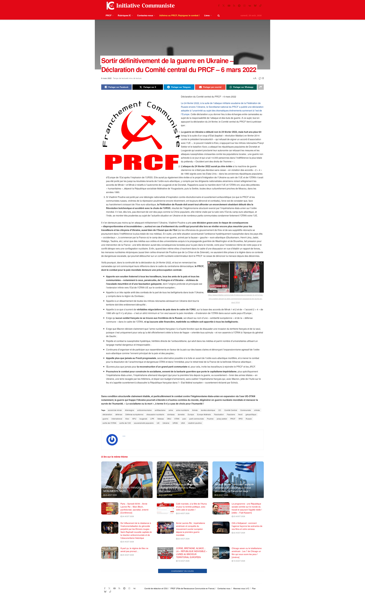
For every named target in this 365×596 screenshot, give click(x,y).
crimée (257, 410)
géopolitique (251, 414)
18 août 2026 (239, 561)
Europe (191, 414)
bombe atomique (208, 410)
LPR (152, 418)
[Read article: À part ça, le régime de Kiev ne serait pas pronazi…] (109, 553)
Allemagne (129, 410)
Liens (207, 15)
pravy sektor (222, 418)
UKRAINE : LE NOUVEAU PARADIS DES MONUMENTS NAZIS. (124, 489)
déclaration (107, 414)
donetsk (181, 414)
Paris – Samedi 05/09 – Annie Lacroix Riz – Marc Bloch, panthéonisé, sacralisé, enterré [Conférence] (134, 508)
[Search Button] (219, 15)
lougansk (143, 418)
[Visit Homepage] (139, 5)
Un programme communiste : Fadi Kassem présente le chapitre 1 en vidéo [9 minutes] (247, 570)
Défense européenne (134, 414)
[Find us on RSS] (234, 5)
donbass (171, 414)
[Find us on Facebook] (218, 5)
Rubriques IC (124, 15)
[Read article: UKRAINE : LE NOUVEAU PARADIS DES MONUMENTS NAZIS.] (127, 479)
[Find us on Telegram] (239, 5)
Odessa (160, 418)
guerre (105, 418)
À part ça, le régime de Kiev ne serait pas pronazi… (134, 550)
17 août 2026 (128, 577)
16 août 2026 (183, 580)
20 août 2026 (128, 555)
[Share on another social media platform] (260, 87)
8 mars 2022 (106, 78)
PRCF (108, 15)
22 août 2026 (183, 538)
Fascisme (231, 414)
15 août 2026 (239, 577)
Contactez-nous (145, 15)
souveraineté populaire (144, 423)
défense (118, 414)
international (116, 418)
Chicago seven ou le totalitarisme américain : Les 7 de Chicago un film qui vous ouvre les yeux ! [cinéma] (247, 553)
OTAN (176, 418)
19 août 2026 (183, 561)
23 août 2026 (183, 513)
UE (158, 423)
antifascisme (160, 410)
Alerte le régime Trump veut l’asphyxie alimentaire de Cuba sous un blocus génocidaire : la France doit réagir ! (234, 487)
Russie (249, 418)
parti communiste (196, 418)
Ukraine (166, 423)
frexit (240, 414)
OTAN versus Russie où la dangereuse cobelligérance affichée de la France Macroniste (178, 487)
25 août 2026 (111, 495)
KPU (134, 418)
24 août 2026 (166, 495)
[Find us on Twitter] (223, 5)
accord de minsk (115, 410)
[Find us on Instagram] (244, 5)
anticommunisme (144, 410)
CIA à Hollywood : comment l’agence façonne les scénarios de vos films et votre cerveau (247, 526)
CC (219, 410)
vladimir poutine (195, 423)
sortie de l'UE (125, 423)
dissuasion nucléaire (155, 414)
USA (183, 423)
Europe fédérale (204, 414)
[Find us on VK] (249, 5)
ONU (169, 418)
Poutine (210, 418)
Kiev (127, 418)
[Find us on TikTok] (260, 5)
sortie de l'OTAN (109, 423)
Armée (195, 410)
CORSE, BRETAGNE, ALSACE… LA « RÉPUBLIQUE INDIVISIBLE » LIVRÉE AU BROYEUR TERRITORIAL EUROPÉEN (191, 553)
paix (184, 418)
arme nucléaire (182, 410)
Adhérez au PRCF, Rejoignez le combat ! (179, 15)
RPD (241, 418)
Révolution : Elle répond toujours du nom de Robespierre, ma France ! (135, 570)
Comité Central (230, 410)
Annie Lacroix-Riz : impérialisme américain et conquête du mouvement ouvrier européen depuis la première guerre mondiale (190, 529)
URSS (175, 423)
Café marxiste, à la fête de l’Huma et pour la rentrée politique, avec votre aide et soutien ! (191, 506)
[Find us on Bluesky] (255, 5)
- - (124, 436)
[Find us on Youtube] (229, 5)
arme (171, 410)
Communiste (245, 410)
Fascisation (219, 414)
